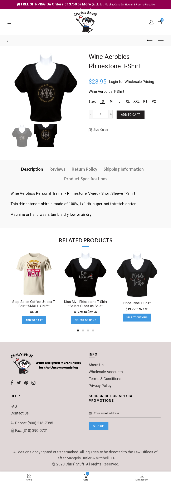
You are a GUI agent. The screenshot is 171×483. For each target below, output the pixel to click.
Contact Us (19, 413)
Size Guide (100, 129)
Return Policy (84, 169)
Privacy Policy (100, 385)
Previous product (150, 40)
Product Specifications (85, 178)
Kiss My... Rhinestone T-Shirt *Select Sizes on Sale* (85, 304)
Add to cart (130, 114)
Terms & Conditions (105, 378)
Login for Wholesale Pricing (131, 81)
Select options (85, 320)
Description (32, 169)
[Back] (10, 40)
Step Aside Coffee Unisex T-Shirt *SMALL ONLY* (34, 304)
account (151, 22)
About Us (96, 365)
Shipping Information (124, 169)
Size (92, 101)
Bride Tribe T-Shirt (137, 303)
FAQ (13, 406)
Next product (160, 40)
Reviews (57, 169)
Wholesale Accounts (106, 372)
